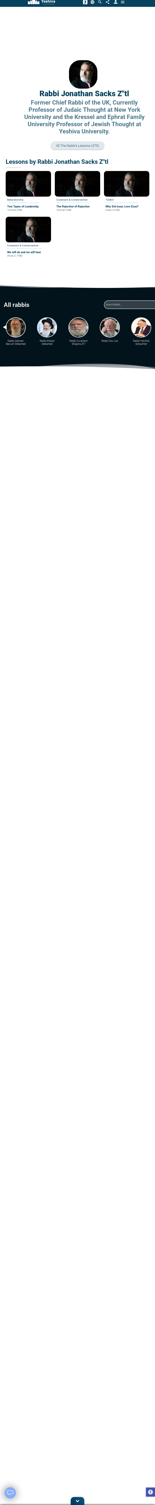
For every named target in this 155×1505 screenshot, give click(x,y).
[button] (150, 1493)
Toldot (109, 199)
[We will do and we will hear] (28, 239)
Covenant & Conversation (72, 199)
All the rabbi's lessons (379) (80, 145)
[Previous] (4, 327)
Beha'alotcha (15, 199)
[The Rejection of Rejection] (77, 194)
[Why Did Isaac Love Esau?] (126, 194)
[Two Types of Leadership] (28, 194)
